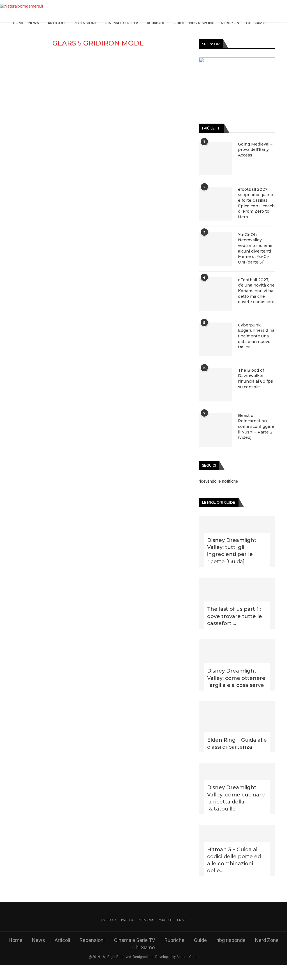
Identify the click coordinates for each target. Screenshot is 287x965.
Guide (179, 23)
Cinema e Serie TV (121, 23)
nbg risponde (202, 23)
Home (18, 23)
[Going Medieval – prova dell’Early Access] (215, 158)
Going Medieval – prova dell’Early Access (255, 150)
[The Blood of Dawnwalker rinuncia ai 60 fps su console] (215, 384)
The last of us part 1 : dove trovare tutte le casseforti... (234, 616)
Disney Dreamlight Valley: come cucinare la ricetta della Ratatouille (236, 798)
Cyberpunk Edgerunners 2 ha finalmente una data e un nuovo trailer (256, 336)
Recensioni (84, 23)
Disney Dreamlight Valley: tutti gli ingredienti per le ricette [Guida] (231, 551)
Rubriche (156, 23)
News (33, 23)
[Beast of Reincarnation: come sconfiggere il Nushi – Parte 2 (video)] (215, 430)
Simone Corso (187, 957)
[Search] (284, 23)
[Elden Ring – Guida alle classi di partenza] (237, 726)
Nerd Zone (231, 23)
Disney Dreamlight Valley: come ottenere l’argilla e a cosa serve (236, 678)
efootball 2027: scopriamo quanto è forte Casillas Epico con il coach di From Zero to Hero (256, 203)
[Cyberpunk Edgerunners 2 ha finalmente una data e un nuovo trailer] (215, 339)
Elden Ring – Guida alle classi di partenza (237, 743)
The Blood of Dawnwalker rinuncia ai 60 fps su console (255, 378)
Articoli (56, 23)
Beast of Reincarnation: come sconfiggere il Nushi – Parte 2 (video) (256, 426)
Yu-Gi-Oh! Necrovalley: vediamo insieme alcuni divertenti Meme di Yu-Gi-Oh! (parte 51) (255, 248)
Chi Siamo (256, 23)
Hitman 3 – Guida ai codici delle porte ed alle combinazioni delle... (234, 860)
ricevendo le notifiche (218, 481)
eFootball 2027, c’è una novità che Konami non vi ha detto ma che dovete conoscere (256, 290)
